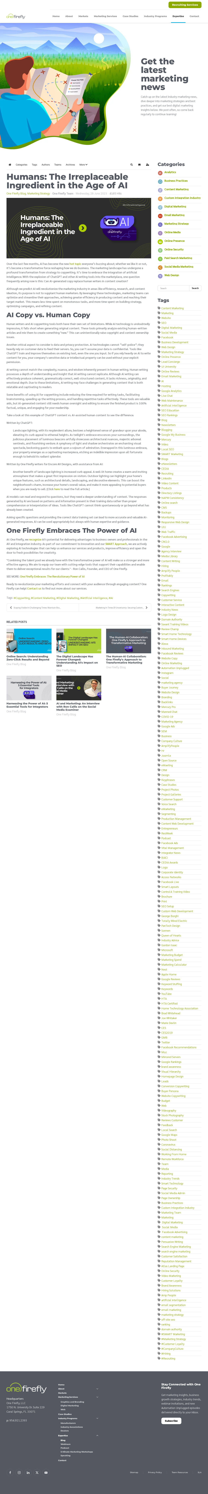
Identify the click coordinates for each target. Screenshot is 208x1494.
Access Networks (171, 877)
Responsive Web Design (175, 522)
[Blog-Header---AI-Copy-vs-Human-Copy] (78, 228)
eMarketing (168, 809)
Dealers (65, 1430)
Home (56, 16)
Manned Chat (169, 711)
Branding (166, 697)
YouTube (166, 993)
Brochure (166, 896)
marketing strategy (172, 1314)
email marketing (171, 1310)
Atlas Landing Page (172, 1266)
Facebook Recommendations (178, 1047)
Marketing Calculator (174, 964)
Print (164, 901)
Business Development (174, 342)
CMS (164, 507)
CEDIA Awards (169, 862)
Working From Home (173, 1154)
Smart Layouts (170, 886)
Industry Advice (170, 940)
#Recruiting (168, 1358)
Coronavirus (168, 1144)
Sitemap (134, 1472)
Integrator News (170, 852)
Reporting (167, 1173)
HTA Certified (169, 1003)
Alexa (164, 643)
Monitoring (167, 517)
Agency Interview (171, 551)
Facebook (167, 337)
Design (165, 775)
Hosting (166, 386)
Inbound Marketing (172, 648)
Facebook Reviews (172, 653)
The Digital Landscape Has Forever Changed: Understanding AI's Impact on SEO (77, 661)
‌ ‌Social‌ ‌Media (169, 1227)
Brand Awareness (171, 1285)
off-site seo (168, 1319)
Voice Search (168, 804)
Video (164, 444)
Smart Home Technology (176, 634)
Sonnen (165, 930)
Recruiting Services (185, 4)
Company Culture (171, 741)
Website (166, 318)
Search (195, 288)
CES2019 (167, 1032)
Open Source (168, 760)
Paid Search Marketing (178, 258)
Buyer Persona (169, 1091)
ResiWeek (167, 833)
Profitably (167, 575)
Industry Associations (72, 1427)
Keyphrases (168, 780)
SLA (200, 1472)
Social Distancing (171, 1149)
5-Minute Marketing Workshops (77, 1452)
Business (166, 736)
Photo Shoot (168, 1139)
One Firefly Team (62, 193)
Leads (165, 1081)
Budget (165, 1100)
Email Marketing (174, 215)
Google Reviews (170, 979)
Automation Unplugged (175, 668)
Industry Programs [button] (155, 16)
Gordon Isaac (169, 945)
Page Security (169, 1188)
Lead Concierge (170, 361)
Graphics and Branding (72, 1402)
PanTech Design (170, 925)
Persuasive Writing (172, 1241)
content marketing (172, 1237)
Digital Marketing (68, 598)
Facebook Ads (169, 843)
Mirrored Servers (171, 1057)
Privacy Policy (155, 1472)
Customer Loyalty (171, 1280)
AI (112, 598)
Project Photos (170, 789)
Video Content (169, 483)
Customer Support (172, 799)
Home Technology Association (179, 1008)
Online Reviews (170, 371)
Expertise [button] (178, 16)
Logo (164, 867)
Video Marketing (171, 1275)
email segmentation (173, 1305)
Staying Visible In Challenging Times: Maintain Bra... (37, 607)
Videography (168, 1110)
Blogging (166, 429)
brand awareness (171, 1066)
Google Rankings (171, 1062)
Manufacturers (68, 1423)
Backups (166, 512)
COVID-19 (167, 716)
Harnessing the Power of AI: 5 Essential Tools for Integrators (27, 705)
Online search (169, 502)
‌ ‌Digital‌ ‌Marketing (172, 1222)
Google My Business (173, 434)
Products (166, 488)
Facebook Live (170, 882)
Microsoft (167, 950)
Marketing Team (171, 1212)
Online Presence (174, 240)
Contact (194, 16)
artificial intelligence (173, 1300)
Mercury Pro (168, 707)
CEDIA (165, 468)
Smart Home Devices (173, 639)
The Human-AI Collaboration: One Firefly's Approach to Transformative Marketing (126, 659)
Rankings (166, 585)
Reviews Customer (172, 1120)
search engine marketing (175, 1251)
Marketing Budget (172, 955)
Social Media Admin (173, 1193)
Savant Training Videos (174, 624)
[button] (83, 165)
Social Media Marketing (178, 266)
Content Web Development (177, 823)
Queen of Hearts (171, 935)
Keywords (167, 989)
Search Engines (170, 590)
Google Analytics (171, 391)
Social (165, 677)
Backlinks (167, 702)
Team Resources (180, 1472)
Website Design (170, 692)
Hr (162, 750)
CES (163, 1027)
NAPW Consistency (172, 498)
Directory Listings (171, 493)
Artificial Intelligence (94, 598)
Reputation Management (176, 1261)
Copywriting (23, 598)
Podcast (166, 838)
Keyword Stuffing (171, 984)
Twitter (165, 1042)
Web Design (171, 275)
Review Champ (170, 629)
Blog (164, 420)
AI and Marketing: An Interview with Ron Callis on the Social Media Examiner (78, 706)
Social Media (169, 332)
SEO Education (170, 410)
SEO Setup (167, 906)
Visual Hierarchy (171, 1071)
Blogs (164, 459)
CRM (164, 770)
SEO (163, 322)
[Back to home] (16, 16)
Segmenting (168, 814)
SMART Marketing (172, 454)
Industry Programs (67, 1418)
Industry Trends (170, 1178)
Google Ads (168, 726)
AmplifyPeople (170, 745)
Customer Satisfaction (174, 1256)
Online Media (172, 232)
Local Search (169, 1130)
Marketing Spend (171, 959)
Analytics (170, 172)
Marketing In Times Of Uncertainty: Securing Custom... (120, 607)
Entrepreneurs (169, 828)
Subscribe (171, 1420)
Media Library (169, 556)
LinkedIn (166, 478)
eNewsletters (169, 463)
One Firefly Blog (16, 193)
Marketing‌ (167, 1217)
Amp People (168, 1295)
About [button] (69, 16)
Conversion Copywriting (175, 1086)
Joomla (166, 755)
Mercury (166, 439)
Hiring (165, 566)
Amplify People (170, 570)
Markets (83, 16)
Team (164, 1164)
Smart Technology (172, 1183)
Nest (164, 969)
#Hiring (165, 1353)
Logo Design (168, 614)
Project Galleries (171, 794)
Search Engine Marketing (176, 1246)
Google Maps (169, 1134)
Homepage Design (172, 1076)
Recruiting (167, 473)
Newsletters (168, 425)
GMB (164, 1037)
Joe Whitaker (169, 1018)
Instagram (167, 673)
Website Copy (169, 658)
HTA (164, 998)
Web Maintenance (172, 400)
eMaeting (167, 765)
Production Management (176, 818)
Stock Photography (172, 1115)
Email (165, 580)
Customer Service (171, 600)
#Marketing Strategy (173, 1339)
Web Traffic (168, 532)
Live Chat (167, 395)
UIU (163, 527)
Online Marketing (171, 663)
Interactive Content (172, 604)
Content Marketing (44, 598)
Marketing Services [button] (105, 16)
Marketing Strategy (38, 193)
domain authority (171, 1329)
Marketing (167, 313)
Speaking (65, 1455)
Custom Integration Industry (182, 198)
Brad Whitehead (170, 1013)
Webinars (66, 1444)
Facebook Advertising (174, 536)
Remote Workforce (172, 1159)
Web (164, 1105)
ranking (165, 1324)
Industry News (169, 609)
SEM (164, 731)
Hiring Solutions (171, 1290)
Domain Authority (171, 619)
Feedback (167, 1125)
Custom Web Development (177, 911)
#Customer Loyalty (172, 1344)
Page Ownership (170, 1198)
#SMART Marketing (173, 1334)
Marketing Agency (171, 721)
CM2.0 (165, 541)
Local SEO (167, 449)
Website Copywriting (173, 1096)
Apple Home (168, 974)
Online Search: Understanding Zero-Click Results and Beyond (27, 658)
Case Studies (130, 16)
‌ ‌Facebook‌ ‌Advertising (174, 1232)
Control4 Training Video (175, 891)
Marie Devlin (168, 1023)
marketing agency (171, 682)
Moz (164, 1052)
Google (165, 546)
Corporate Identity (172, 872)
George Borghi (169, 916)
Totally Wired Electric (174, 921)
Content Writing (170, 561)
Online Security (173, 249)
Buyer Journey (169, 687)
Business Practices (176, 180)
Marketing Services (68, 1397)
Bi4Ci (164, 857)
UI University (168, 366)
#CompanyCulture (172, 1348)
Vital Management (172, 848)
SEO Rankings (169, 415)
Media (165, 1168)
